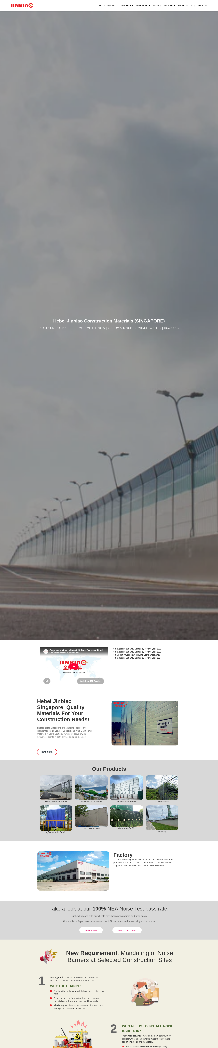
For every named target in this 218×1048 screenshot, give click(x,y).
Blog (193, 5)
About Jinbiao (109, 5)
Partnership (183, 5)
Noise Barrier (142, 5)
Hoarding (157, 5)
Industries (168, 5)
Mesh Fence (126, 5)
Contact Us (202, 5)
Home (98, 5)
